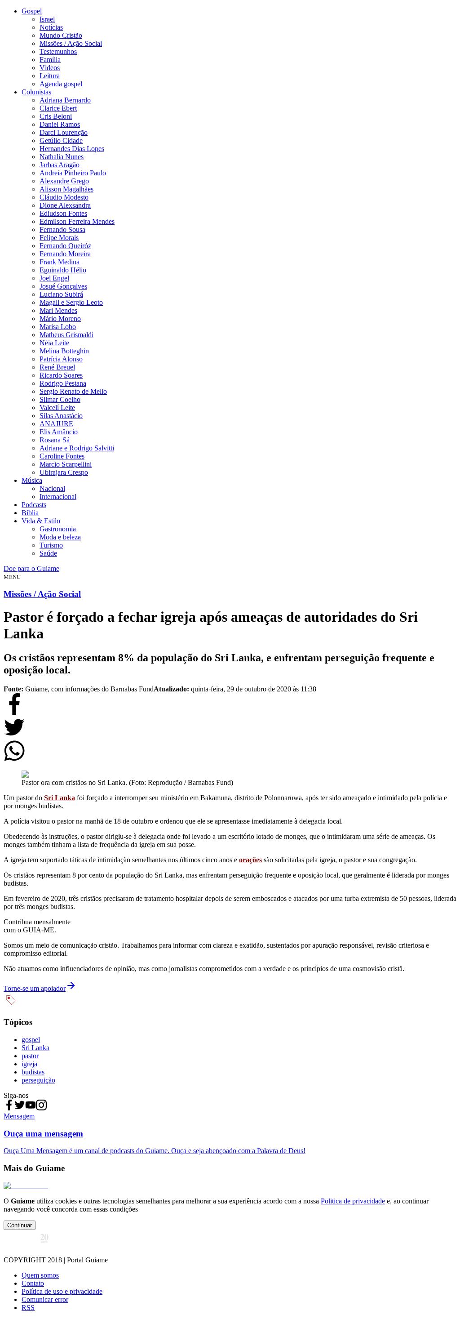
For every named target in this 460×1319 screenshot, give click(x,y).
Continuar (19, 1225)
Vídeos (50, 67)
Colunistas (36, 92)
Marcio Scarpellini (66, 464)
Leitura (50, 76)
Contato (33, 1283)
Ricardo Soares (61, 375)
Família (50, 59)
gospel (31, 1039)
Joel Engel (54, 278)
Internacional (58, 496)
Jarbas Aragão (60, 165)
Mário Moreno (60, 318)
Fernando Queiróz (65, 246)
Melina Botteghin (64, 351)
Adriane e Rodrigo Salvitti (77, 448)
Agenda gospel (61, 84)
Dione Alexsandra (65, 205)
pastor (30, 1056)
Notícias (51, 27)
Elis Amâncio (59, 432)
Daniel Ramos (60, 124)
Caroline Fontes (62, 456)
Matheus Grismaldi (66, 335)
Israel (47, 19)
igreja (29, 1064)
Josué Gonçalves (63, 286)
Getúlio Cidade (61, 140)
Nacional (52, 488)
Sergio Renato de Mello (73, 391)
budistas (33, 1072)
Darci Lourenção (64, 132)
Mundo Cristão (61, 35)
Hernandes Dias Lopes (72, 148)
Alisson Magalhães (66, 189)
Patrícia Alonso (61, 359)
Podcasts (34, 504)
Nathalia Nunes (62, 156)
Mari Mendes (58, 310)
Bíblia (30, 513)
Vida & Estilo (41, 521)
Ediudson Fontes (63, 213)
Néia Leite (54, 343)
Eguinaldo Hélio (63, 270)
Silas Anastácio (61, 415)
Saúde (48, 553)
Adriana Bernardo (65, 100)
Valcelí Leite (57, 407)
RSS (28, 1307)
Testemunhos (58, 51)
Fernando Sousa (62, 229)
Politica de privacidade (353, 1201)
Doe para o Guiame (31, 568)
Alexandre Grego (64, 181)
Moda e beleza (60, 537)
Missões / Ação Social (71, 43)
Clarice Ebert (58, 108)
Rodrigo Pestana (63, 383)
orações (250, 860)
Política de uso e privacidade (62, 1291)
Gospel (32, 11)
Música (32, 480)
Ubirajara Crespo (64, 472)
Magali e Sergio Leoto (71, 302)
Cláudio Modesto (64, 197)
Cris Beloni (56, 116)
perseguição (38, 1080)
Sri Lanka (59, 798)
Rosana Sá (55, 440)
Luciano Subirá (61, 294)
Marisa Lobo (58, 326)
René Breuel (57, 367)
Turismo (51, 545)
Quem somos (40, 1275)
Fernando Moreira (65, 254)
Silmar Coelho (60, 399)
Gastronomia (58, 529)
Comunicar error (45, 1299)
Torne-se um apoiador (35, 988)
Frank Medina (60, 262)
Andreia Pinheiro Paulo (73, 173)
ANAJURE (56, 424)
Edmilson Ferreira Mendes (77, 221)
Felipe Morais (59, 237)
